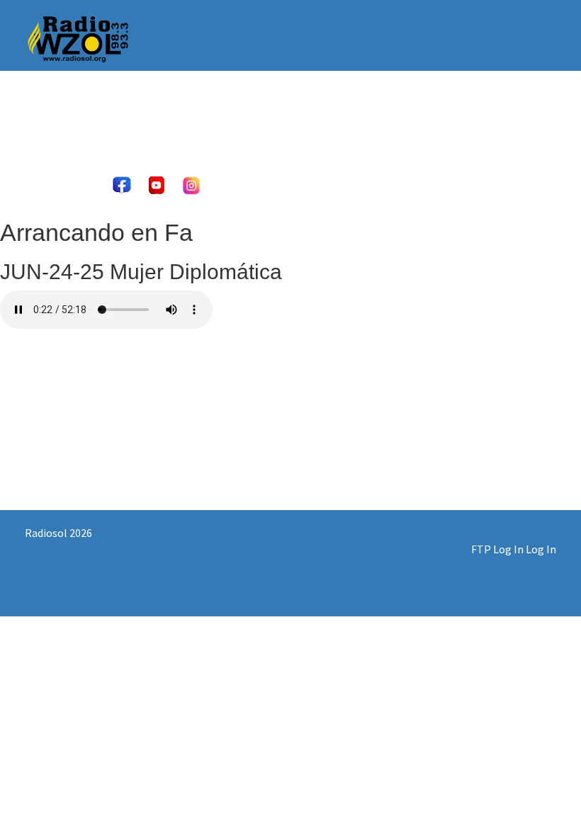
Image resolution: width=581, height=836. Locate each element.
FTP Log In (497, 549)
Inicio (47, 113)
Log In (541, 549)
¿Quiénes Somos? (127, 113)
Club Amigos (296, 113)
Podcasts (219, 113)
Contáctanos (480, 113)
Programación (387, 113)
